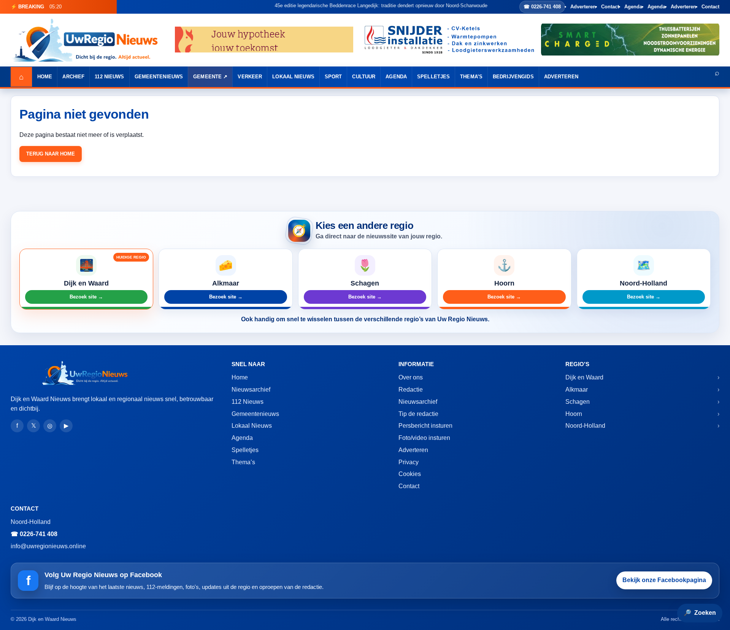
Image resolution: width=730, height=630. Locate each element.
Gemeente (207, 76)
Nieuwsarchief (251, 389)
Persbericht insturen (425, 425)
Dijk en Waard (584, 377)
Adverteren (583, 7)
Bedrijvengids (513, 76)
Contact (610, 7)
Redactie (410, 389)
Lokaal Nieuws (293, 76)
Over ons (410, 377)
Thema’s (471, 76)
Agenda (633, 7)
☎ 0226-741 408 (542, 7)
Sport (333, 76)
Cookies (409, 474)
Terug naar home (50, 154)
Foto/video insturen (424, 438)
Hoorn (573, 414)
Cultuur (363, 76)
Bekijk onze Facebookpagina (664, 580)
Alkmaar (576, 389)
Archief (73, 76)
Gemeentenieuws (159, 76)
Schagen (577, 401)
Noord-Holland (585, 425)
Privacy (408, 462)
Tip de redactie (418, 414)
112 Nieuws (109, 76)
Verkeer (250, 76)
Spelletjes (433, 76)
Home (44, 76)
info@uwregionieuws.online (48, 546)
